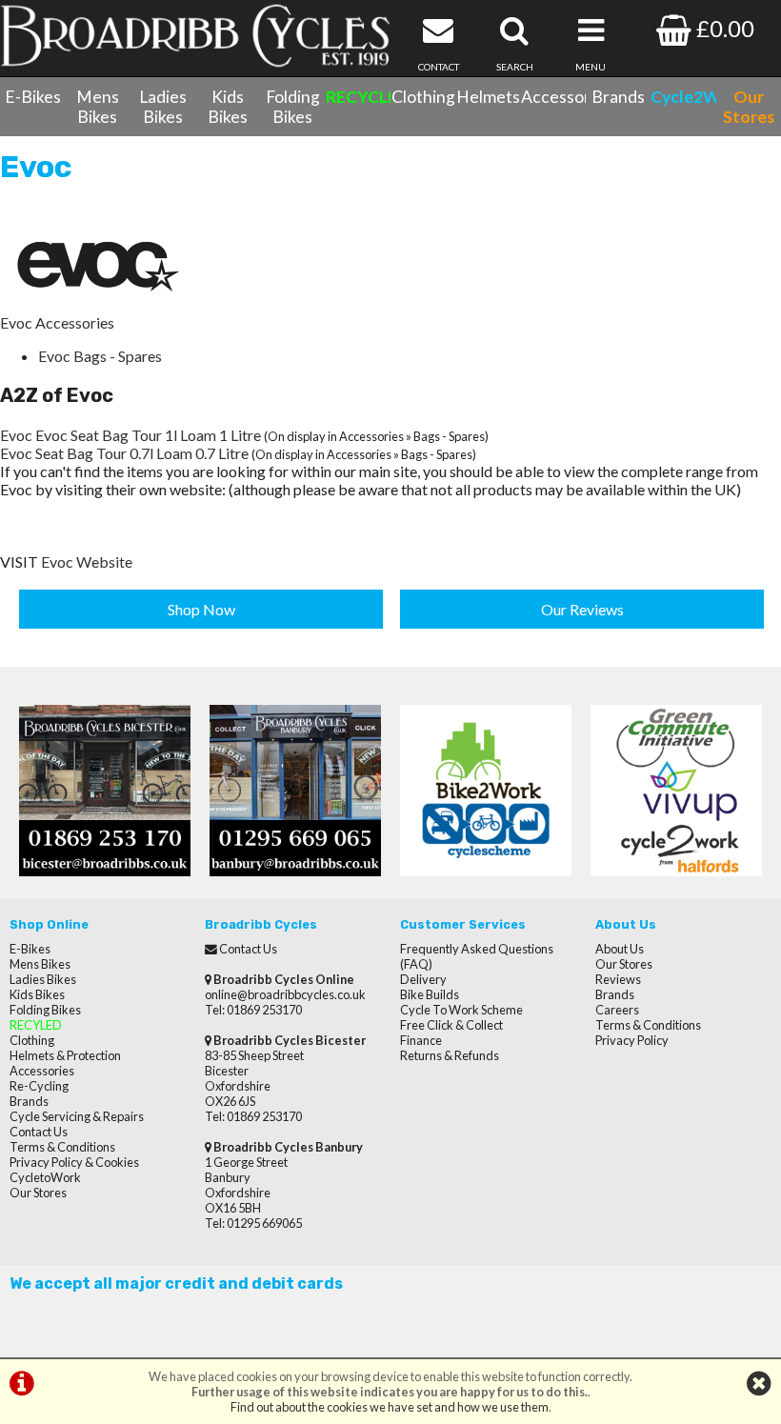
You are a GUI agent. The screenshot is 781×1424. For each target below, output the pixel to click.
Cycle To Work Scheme (461, 1009)
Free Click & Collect (451, 1025)
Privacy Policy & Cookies (74, 1162)
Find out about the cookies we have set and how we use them (389, 1406)
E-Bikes (33, 97)
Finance (421, 1040)
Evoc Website (86, 561)
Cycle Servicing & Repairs (77, 1116)
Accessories (553, 97)
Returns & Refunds (449, 1055)
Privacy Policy (632, 1040)
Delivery (423, 979)
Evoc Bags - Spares (100, 356)
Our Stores (38, 1192)
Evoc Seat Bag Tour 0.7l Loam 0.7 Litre (124, 453)
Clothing (423, 97)
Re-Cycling (39, 1085)
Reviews (618, 979)
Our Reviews (582, 609)
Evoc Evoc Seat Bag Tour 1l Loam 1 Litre (130, 435)
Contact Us (39, 1131)
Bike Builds (429, 994)
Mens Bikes (97, 107)
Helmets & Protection (65, 1055)
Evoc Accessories (57, 322)
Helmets (488, 97)
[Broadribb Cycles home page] (195, 35)
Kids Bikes (228, 107)
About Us (619, 948)
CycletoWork (45, 1177)
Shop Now (201, 609)
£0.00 (722, 28)
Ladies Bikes (163, 107)
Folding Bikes (293, 107)
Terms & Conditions (62, 1146)
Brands (618, 97)
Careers (617, 1009)
